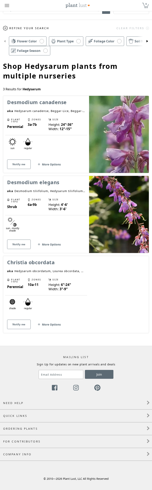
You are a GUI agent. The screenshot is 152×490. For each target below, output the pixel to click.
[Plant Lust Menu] (6, 5)
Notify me (18, 164)
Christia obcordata (31, 262)
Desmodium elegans (33, 182)
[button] (4, 41)
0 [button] (146, 3)
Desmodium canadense (37, 102)
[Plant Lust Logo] (78, 5)
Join (99, 374)
